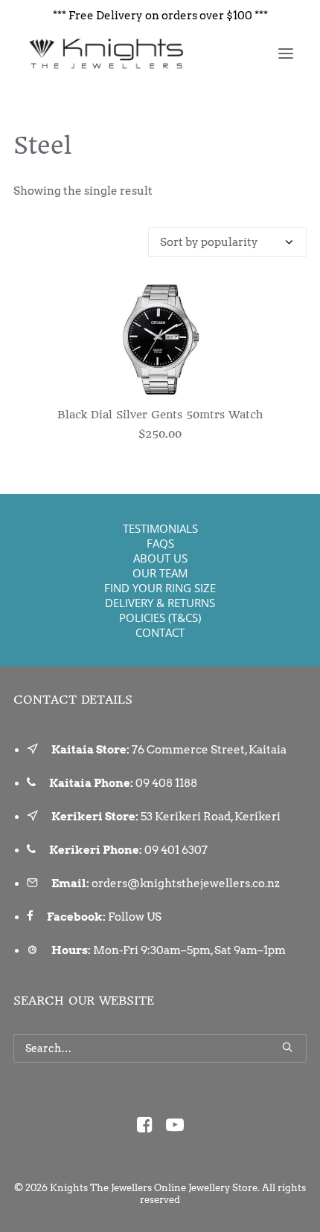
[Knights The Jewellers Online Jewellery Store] (105, 53)
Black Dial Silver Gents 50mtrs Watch (160, 414)
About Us (160, 558)
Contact (160, 632)
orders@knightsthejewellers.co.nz (186, 883)
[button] (286, 53)
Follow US (134, 917)
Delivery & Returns (160, 602)
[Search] (160, 1048)
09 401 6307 (176, 850)
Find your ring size (160, 587)
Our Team (160, 572)
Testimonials (160, 528)
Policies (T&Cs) (160, 617)
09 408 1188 (166, 783)
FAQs (160, 543)
